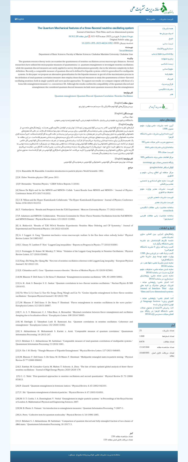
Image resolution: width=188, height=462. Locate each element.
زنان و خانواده (167, 59)
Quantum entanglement (65, 96)
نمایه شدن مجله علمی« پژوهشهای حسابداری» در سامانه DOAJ (156, 277)
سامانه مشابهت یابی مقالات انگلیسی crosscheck (156, 209)
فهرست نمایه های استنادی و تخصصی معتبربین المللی (156, 182)
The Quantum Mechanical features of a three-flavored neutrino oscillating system (86, 27)
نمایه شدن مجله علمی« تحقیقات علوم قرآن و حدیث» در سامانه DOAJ (156, 270)
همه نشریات (167, 28)
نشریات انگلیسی (166, 89)
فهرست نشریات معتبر (164, 202)
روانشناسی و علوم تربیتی (162, 54)
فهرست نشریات (166, 19)
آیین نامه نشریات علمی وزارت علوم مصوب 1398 (156, 127)
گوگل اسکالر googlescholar (161, 167)
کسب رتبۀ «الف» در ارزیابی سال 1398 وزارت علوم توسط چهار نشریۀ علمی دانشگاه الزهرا (156, 256)
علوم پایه (169, 74)
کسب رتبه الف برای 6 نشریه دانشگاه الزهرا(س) (156, 248)
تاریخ (171, 38)
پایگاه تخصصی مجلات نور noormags (158, 162)
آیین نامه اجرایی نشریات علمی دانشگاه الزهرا (156, 135)
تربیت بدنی (168, 43)
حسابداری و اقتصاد (165, 48)
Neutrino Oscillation (124, 96)
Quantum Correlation (104, 96)
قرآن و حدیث (167, 84)
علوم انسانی (168, 69)
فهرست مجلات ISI (165, 152)
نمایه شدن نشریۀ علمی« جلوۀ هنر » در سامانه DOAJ (156, 264)
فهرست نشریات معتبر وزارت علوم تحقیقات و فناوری (156, 190)
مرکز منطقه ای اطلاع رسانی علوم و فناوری (156, 174)
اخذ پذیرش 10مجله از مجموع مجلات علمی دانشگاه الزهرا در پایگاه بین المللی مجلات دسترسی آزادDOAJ (156, 311)
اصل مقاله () (78, 36)
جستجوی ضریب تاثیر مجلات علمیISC (157, 142)
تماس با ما (151, 19)
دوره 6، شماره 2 (126, 36)
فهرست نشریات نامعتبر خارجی (160, 197)
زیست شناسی (167, 64)
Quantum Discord (85, 96)
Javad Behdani (126, 50)
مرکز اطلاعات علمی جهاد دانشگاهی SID (157, 157)
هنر (171, 94)
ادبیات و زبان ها (166, 33)
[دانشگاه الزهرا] (157, 106)
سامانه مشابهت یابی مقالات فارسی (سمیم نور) (156, 217)
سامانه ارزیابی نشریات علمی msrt (159, 147)
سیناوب (71, 455)
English (20, 19)
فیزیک (170, 79)
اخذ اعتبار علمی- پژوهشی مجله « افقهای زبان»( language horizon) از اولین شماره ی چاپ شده (156, 301)
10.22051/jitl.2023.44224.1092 (97, 43)
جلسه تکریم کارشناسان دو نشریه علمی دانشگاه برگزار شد (156, 242)
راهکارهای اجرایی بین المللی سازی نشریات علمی (156, 235)
